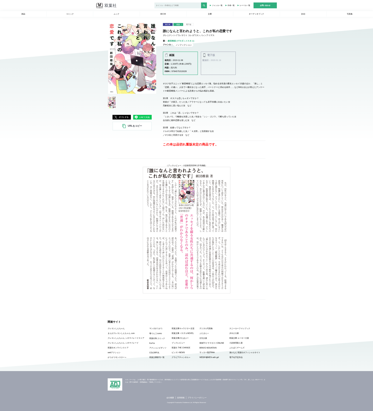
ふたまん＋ (204, 333)
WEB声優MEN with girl (209, 357)
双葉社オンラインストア (118, 348)
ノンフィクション (184, 45)
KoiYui (152, 343)
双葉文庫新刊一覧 (156, 357)
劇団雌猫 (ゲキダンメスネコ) (181, 41)
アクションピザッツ (157, 348)
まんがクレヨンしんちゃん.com (121, 333)
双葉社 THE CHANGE (181, 348)
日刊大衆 (203, 338)
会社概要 (170, 398)
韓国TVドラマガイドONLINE (211, 343)
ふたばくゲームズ (236, 348)
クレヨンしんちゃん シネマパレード (123, 343)
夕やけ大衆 (234, 333)
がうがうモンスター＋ (117, 357)
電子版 (188, 24)
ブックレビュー (178, 343)
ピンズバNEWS (178, 352)
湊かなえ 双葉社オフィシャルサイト (244, 352)
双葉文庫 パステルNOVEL (183, 333)
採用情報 (181, 398)
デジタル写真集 (206, 328)
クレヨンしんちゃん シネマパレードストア (126, 338)
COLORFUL (154, 353)
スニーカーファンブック (239, 328)
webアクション (114, 352)
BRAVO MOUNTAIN (208, 348)
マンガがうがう (156, 328)
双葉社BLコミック (157, 338)
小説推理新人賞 (236, 343)
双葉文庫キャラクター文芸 (183, 328)
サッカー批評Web (207, 352)
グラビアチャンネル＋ (181, 357)
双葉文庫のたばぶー (180, 338)
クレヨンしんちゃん (116, 328)
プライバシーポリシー (197, 398)
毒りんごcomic (155, 333)
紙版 (178, 24)
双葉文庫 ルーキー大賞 (239, 338)
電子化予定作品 (236, 357)
